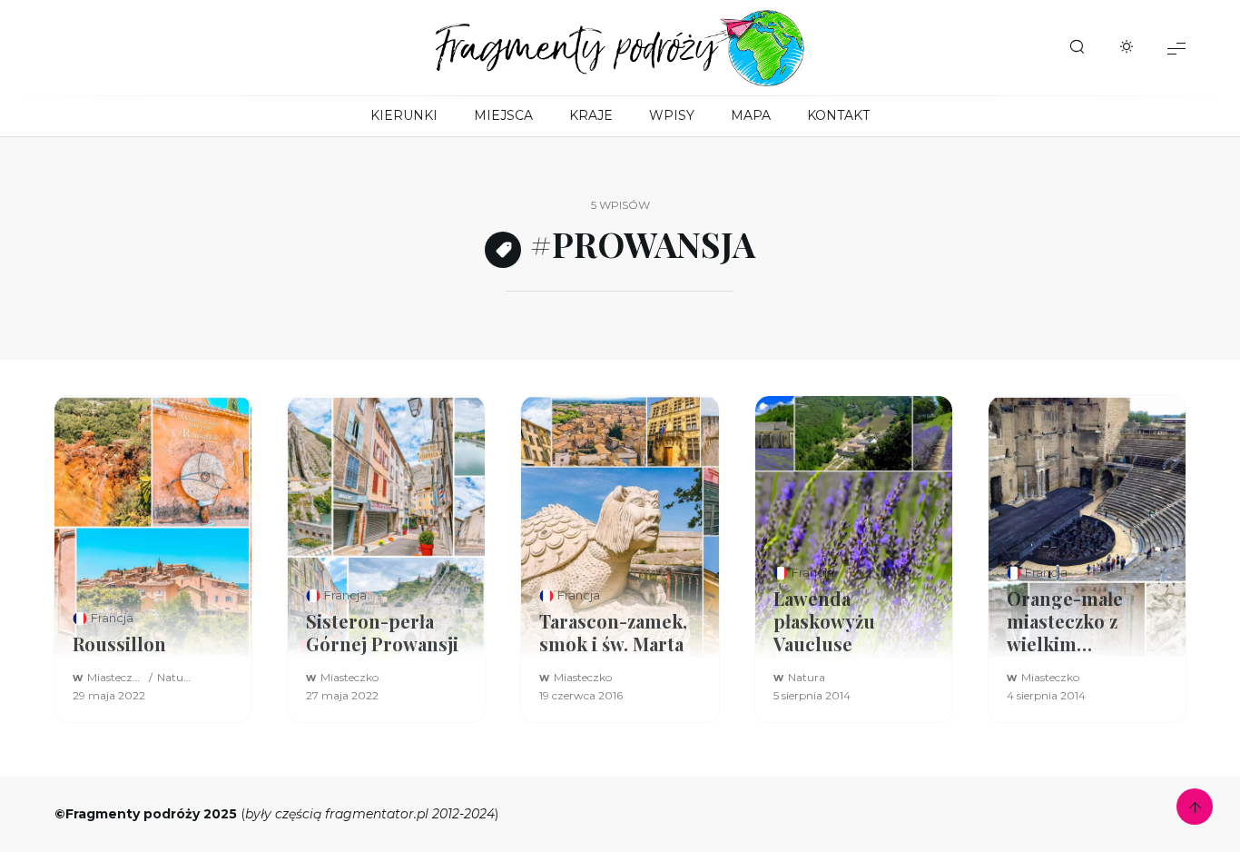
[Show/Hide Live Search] (1076, 48)
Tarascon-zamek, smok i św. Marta (613, 632)
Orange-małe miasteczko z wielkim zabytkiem (1065, 621)
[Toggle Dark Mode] (1126, 48)
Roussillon (119, 643)
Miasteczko (115, 677)
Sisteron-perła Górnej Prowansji (382, 632)
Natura (175, 677)
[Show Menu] (1176, 47)
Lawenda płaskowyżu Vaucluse (824, 621)
